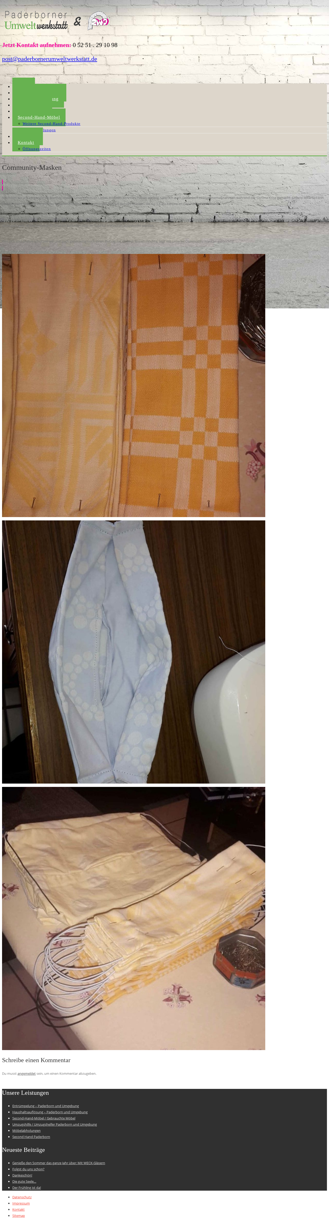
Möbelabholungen (26, 1130)
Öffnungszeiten (37, 149)
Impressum (21, 1203)
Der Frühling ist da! (26, 1187)
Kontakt (26, 142)
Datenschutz (22, 1197)
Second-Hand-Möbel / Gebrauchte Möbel (43, 1118)
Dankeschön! (22, 1175)
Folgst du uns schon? (28, 1169)
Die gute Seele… (24, 1181)
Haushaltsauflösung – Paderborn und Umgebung (50, 1112)
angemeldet (26, 1073)
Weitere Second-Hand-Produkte (51, 124)
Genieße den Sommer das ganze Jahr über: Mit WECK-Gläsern (58, 1163)
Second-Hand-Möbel (39, 117)
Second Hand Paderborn (31, 1136)
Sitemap (18, 1215)
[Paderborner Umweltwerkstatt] (57, 32)
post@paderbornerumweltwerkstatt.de (49, 59)
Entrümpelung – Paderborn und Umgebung (45, 1106)
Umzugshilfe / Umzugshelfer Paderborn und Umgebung (54, 1124)
